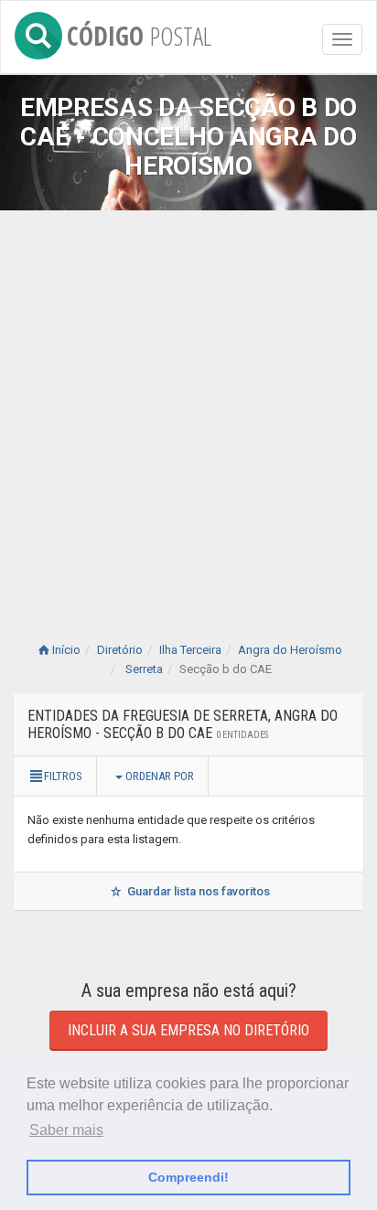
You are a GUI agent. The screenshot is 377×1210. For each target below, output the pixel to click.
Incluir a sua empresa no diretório (188, 1030)
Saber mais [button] (66, 1130)
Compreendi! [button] (188, 1177)
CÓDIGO (139, 32)
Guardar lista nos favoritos (197, 891)
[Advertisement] (188, 408)
